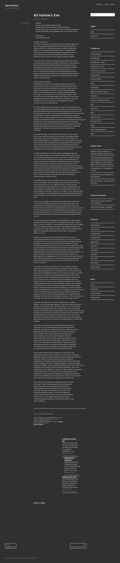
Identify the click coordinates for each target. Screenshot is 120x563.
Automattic (34, 558)
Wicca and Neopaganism (41, 19)
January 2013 (95, 229)
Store (92, 32)
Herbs (92, 83)
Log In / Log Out (110, 4)
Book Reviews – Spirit (97, 66)
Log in (93, 285)
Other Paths (94, 108)
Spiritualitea (11, 5)
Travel (92, 125)
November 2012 (96, 233)
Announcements (96, 54)
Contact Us (99, 4)
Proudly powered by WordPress (13, 558)
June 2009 (94, 250)
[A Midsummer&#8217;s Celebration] (72, 466)
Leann (92, 207)
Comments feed (96, 293)
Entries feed (94, 289)
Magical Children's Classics (99, 92)
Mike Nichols (60, 421)
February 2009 (95, 267)
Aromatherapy (95, 58)
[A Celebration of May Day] (70, 447)
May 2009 (94, 254)
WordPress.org (95, 297)
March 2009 (94, 263)
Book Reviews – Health (98, 62)
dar (28, 25)
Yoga (92, 134)
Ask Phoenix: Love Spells (104, 207)
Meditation (94, 96)
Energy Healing (95, 75)
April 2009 (94, 258)
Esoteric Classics (96, 79)
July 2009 (94, 246)
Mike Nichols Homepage (38, 424)
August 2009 (95, 242)
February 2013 (95, 225)
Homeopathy (95, 87)
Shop (92, 113)
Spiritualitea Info (96, 121)
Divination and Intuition (98, 71)
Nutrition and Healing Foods (100, 100)
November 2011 (95, 237)
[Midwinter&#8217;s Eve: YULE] (70, 484)
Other (92, 104)
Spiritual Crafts (95, 117)
